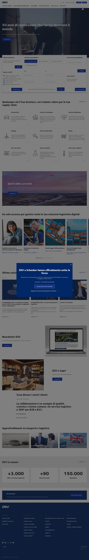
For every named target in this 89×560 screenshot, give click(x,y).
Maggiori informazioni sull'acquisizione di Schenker (43, 290)
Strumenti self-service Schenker (44, 286)
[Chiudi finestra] (71, 264)
